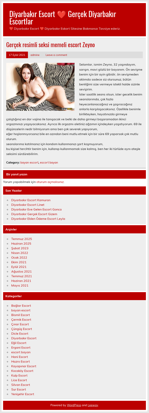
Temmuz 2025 (21, 239)
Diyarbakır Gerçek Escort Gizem (34, 214)
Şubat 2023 (20, 248)
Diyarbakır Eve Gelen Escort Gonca (36, 209)
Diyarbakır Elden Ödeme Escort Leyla (38, 219)
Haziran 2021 (21, 281)
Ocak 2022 (19, 257)
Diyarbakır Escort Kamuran (30, 200)
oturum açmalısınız (50, 182)
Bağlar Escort (21, 305)
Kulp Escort (19, 375)
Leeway (93, 405)
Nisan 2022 (19, 253)
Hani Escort (19, 357)
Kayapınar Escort (23, 366)
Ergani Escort (20, 347)
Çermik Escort (21, 319)
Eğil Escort (18, 343)
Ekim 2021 (19, 262)
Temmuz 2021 (21, 276)
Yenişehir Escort (22, 394)
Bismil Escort (20, 315)
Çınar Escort (20, 324)
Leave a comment (56, 54)
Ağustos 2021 (21, 271)
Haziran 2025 (21, 243)
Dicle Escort (19, 333)
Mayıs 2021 (20, 285)
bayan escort (29, 162)
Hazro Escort (20, 361)
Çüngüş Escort (21, 329)
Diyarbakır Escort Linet (27, 205)
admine (34, 54)
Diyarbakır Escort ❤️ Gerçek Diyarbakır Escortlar (62, 17)
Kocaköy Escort (22, 371)
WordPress (74, 405)
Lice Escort (19, 380)
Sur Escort (18, 389)
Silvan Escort (20, 385)
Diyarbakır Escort (23, 338)
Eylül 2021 (19, 267)
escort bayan (49, 162)
